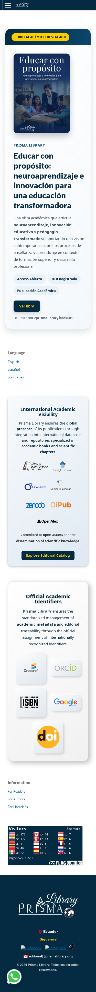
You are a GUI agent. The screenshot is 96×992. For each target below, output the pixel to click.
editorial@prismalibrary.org (51, 956)
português (16, 377)
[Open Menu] (8, 5)
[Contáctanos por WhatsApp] (14, 977)
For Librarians (18, 807)
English (13, 361)
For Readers (16, 791)
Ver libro (26, 306)
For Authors (16, 799)
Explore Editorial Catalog (48, 555)
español (14, 369)
